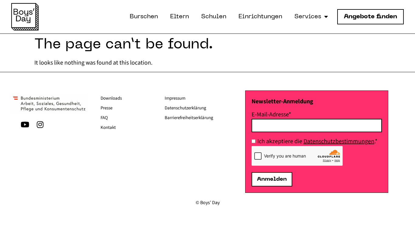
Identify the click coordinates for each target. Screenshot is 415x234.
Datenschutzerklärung (185, 108)
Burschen (144, 17)
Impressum (175, 98)
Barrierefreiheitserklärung (189, 118)
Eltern (179, 17)
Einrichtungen (260, 17)
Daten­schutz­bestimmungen (339, 141)
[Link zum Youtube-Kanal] (25, 124)
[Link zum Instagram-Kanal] (40, 124)
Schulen (213, 17)
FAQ (104, 118)
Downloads (111, 98)
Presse (106, 108)
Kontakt (108, 127)
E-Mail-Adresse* (271, 115)
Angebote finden (370, 17)
